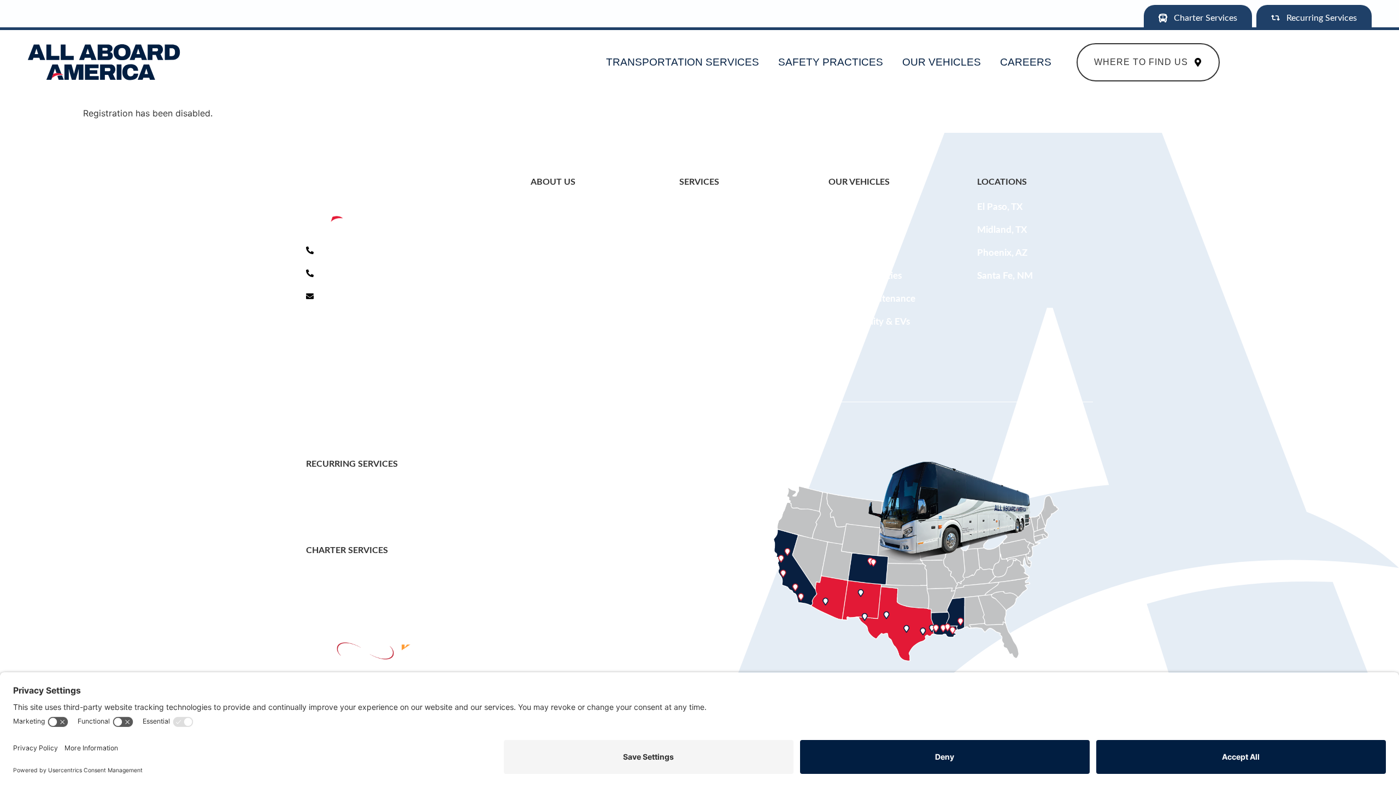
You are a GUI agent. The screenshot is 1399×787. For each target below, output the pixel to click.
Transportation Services (682, 62)
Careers (1025, 62)
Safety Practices (830, 62)
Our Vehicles (941, 62)
